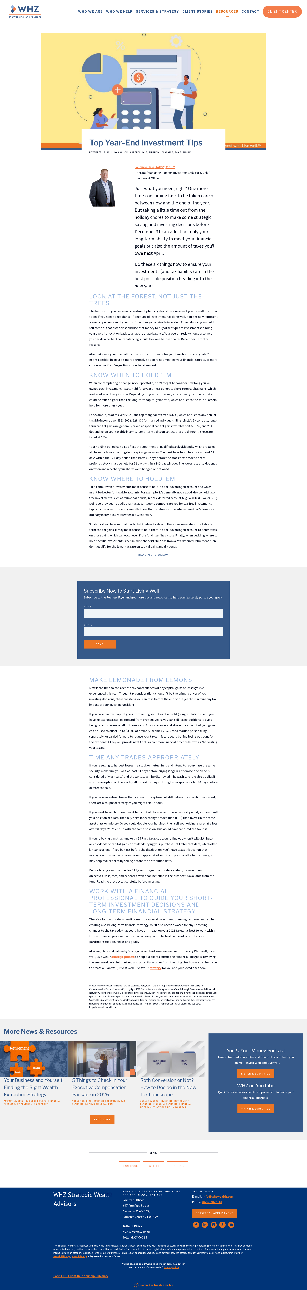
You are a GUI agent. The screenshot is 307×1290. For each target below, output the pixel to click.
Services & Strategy (157, 11)
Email (88, 624)
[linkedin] (205, 1225)
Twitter (153, 1166)
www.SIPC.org (79, 1256)
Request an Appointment (214, 1213)
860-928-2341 (212, 1202)
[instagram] (213, 1225)
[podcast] (222, 1225)
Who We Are (90, 11)
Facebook (130, 1166)
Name (88, 606)
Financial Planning (161, 152)
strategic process (122, 957)
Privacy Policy (171, 1267)
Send (100, 644)
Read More (102, 1119)
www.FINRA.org (61, 1256)
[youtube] (231, 1225)
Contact (250, 11)
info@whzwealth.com (218, 1196)
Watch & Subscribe (255, 1108)
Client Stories (197, 11)
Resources (227, 11)
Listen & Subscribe (256, 1073)
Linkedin (178, 1166)
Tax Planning (183, 152)
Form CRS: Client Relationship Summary (80, 1276)
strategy (155, 968)
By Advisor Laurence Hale (130, 152)
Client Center (282, 11)
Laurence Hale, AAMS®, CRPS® (155, 167)
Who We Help (119, 11)
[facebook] (196, 1225)
